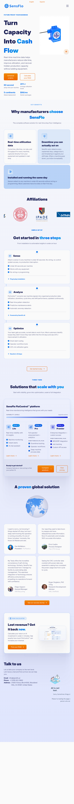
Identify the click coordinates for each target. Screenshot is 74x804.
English (31, 2)
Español (42, 2)
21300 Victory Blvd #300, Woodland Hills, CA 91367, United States (24, 684)
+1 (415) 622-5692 (16, 680)
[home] (14, 6)
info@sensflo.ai (14, 678)
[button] (67, 6)
